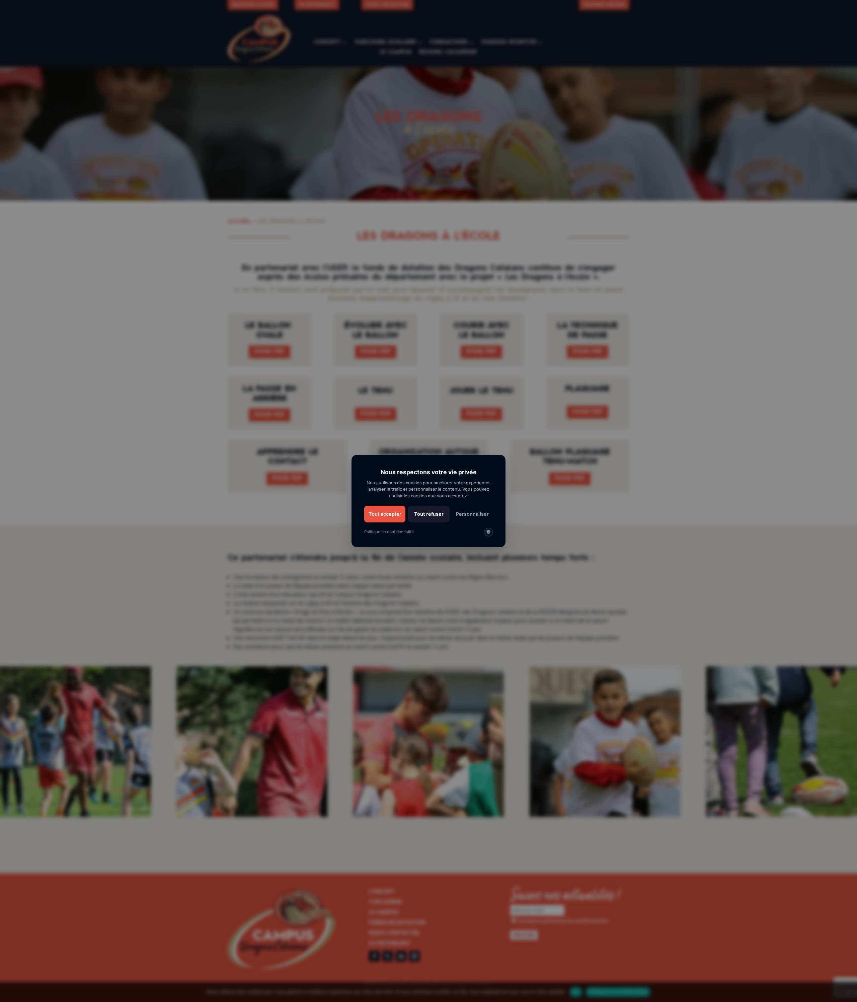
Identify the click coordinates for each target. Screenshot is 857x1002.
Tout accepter (385, 514)
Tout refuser (429, 514)
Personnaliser (472, 514)
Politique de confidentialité (389, 531)
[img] (488, 532)
